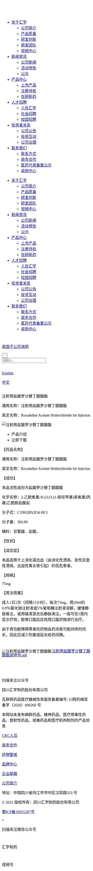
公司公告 (28, 131)
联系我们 (19, 148)
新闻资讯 (19, 57)
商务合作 (28, 159)
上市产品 (28, 85)
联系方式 (28, 154)
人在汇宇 (28, 108)
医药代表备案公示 (36, 165)
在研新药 (28, 97)
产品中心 (19, 79)
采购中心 (28, 171)
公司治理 (28, 142)
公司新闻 (28, 62)
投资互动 (28, 137)
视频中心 (28, 51)
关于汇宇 (19, 22)
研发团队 (28, 45)
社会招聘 (28, 114)
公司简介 (28, 28)
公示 (25, 74)
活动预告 (28, 68)
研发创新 (28, 39)
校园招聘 (28, 119)
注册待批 (28, 91)
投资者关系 (21, 125)
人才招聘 (19, 102)
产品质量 (28, 34)
